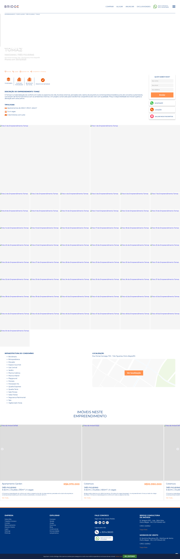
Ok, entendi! (130, 556)
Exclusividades (143, 7)
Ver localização (134, 373)
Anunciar (130, 7)
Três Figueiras (30, 14)
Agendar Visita (25, 71)
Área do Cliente (10, 527)
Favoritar (9, 71)
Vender (52, 521)
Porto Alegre (20, 14)
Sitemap (7, 531)
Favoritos (53, 525)
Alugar (119, 7)
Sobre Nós (8, 519)
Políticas (7, 533)
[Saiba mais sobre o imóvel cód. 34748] (40, 453)
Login (6, 529)
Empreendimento (10, 14)
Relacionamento (10, 525)
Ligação (16, 71)
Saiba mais (119, 556)
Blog (51, 527)
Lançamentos (54, 533)
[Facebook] (96, 522)
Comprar (110, 7)
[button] (2, 449)
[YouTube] (103, 522)
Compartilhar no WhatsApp (39, 71)
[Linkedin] (99, 522)
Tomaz (38, 14)
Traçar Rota (143, 529)
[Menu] (173, 6)
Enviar (162, 95)
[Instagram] (107, 522)
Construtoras (54, 529)
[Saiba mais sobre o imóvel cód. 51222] (123, 453)
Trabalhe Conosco (10, 521)
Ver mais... (5, 498)
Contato (7, 523)
